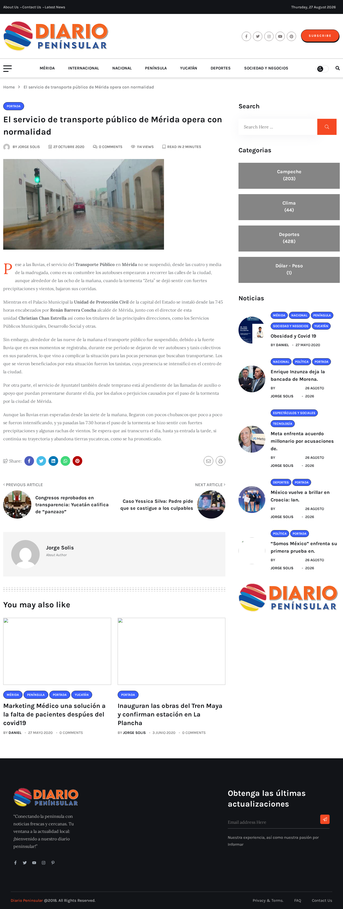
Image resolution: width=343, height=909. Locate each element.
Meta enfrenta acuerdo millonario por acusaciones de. (302, 441)
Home (10, 87)
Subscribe (320, 36)
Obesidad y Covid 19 (293, 336)
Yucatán (188, 68)
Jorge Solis (134, 732)
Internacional (83, 68)
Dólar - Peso (289, 269)
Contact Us (31, 7)
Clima (289, 206)
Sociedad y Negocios (266, 68)
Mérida (47, 68)
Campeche (289, 175)
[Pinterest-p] (53, 863)
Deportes (221, 68)
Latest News (55, 7)
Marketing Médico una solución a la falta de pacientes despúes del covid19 (54, 714)
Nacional (122, 68)
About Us (10, 7)
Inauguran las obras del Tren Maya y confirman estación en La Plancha (170, 714)
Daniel (15, 732)
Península (156, 68)
